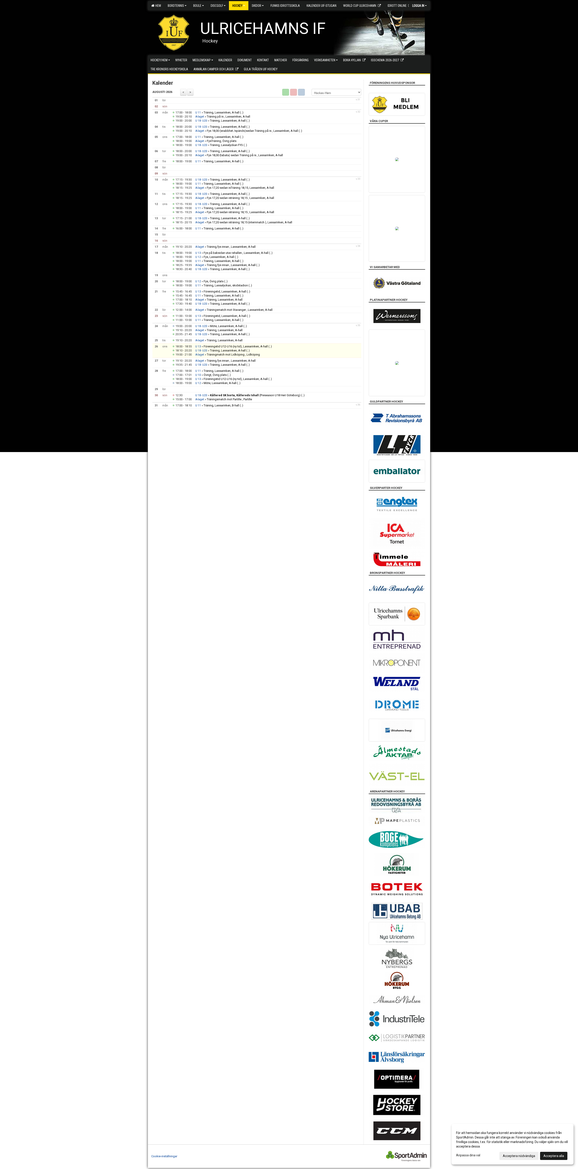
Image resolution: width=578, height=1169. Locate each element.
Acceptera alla (553, 1156)
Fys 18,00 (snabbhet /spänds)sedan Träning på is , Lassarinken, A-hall (252, 130)
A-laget (199, 116)
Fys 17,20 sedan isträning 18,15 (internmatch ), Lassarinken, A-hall (249, 222)
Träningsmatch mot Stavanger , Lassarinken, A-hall (240, 309)
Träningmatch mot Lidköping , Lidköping (233, 354)
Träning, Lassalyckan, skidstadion (226, 285)
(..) (241, 112)
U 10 (198, 375)
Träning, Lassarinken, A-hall (221, 112)
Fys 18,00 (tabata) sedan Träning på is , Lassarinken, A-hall (245, 155)
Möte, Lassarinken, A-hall (226, 326)
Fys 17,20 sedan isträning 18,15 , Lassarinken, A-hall (240, 198)
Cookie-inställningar (164, 1156)
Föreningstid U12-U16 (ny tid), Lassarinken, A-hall (236, 346)
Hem (157, 5)
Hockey (237, 5)
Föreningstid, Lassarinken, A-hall (225, 291)
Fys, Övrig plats (214, 281)
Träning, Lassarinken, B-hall (221, 405)
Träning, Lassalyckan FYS (226, 145)
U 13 (198, 253)
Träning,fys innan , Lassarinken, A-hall (231, 246)
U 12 (198, 257)
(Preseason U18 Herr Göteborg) (255, 395)
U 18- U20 (201, 120)
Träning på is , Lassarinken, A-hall (228, 116)
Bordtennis (176, 5)
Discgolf (217, 5)
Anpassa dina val (468, 1155)
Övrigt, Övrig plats (215, 375)
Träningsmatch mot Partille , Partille (229, 399)
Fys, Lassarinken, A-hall (219, 257)
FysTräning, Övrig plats (221, 141)
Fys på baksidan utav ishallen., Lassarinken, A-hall (236, 253)
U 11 (198, 112)
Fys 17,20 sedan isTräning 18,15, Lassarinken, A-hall (240, 187)
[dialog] (512, 1144)
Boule (197, 5)
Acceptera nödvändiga (519, 1156)
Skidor (256, 5)
